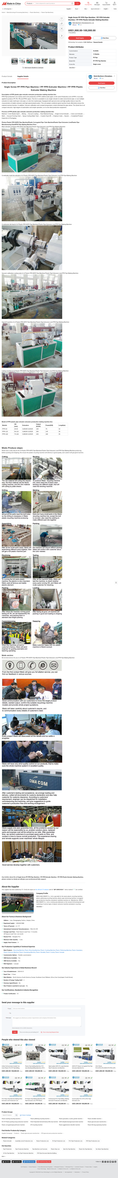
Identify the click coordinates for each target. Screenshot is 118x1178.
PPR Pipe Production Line (93, 1141)
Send (14, 1032)
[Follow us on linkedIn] (115, 1161)
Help (85, 9)
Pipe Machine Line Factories (39, 1149)
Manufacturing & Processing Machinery (17, 12)
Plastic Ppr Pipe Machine (85, 1149)
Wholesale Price (69, 1166)
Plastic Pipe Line (55, 1149)
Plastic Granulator (77, 950)
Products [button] (29, 3)
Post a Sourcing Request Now (50, 1032)
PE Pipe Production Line (58, 1141)
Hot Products (24, 1166)
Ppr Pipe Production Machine (25, 1153)
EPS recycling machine (36, 1125)
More (3, 1156)
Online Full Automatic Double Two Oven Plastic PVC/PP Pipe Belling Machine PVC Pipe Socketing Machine (12, 1067)
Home (3, 12)
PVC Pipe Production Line (75, 1141)
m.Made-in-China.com (63, 1168)
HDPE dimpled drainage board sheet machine (71, 1122)
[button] (72, 3)
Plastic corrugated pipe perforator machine (13, 1125)
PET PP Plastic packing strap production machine (15, 1122)
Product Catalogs (26, 1115)
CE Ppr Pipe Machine (8, 1153)
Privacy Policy (85, 1172)
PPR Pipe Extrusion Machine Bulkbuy (47, 1153)
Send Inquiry (80, 38)
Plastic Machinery (34, 12)
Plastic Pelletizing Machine (63, 950)
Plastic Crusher (50, 952)
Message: (8, 1018)
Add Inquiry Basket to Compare (34, 67)
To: (10, 1013)
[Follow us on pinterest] (113, 1161)
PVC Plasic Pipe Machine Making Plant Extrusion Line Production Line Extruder (12, 1100)
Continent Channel (79, 1166)
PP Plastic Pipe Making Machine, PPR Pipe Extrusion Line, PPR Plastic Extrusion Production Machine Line (35, 1100)
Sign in (114, 4)
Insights (95, 1166)
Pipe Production (7, 1149)
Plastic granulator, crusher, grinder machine (70, 1118)
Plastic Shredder (40, 952)
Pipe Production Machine (22, 1149)
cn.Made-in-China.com (75, 1168)
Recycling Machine (18, 950)
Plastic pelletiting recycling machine (39, 1118)
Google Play (17, 1161)
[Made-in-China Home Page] (11, 3)
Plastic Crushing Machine (48, 950)
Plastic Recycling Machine (32, 950)
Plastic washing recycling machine (11, 1118)
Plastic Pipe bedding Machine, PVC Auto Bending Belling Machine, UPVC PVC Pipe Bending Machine (35, 1067)
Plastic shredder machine (94, 1118)
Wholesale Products (59, 1166)
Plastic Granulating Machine (27, 952)
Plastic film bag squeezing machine (97, 1125)
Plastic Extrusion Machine (11, 952)
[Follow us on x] (105, 1161)
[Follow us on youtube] (110, 1161)
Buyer (76, 9)
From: (9, 1008)
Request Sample (98, 42)
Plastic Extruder (59, 952)
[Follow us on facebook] (103, 1161)
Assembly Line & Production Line (24, 1141)
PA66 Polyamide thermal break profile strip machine (44, 1122)
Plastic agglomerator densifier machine (69, 1125)
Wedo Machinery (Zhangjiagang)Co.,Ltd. (83, 23)
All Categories (7, 9)
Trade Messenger (29, 1161)
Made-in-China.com (51, 1168)
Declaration (77, 1172)
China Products (32, 1166)
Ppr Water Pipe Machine (102, 1149)
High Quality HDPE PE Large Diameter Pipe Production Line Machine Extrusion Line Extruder (59, 1067)
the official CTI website (42, 889)
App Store (6, 1161)
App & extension (95, 9)
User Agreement (68, 1172)
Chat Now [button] (106, 38)
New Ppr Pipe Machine (69, 1149)
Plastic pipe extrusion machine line (97, 1122)
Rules (115, 9)
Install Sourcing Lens (44, 1161)
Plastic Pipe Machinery (47, 12)
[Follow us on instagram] (108, 1161)
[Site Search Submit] (77, 3)
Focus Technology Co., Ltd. (47, 1172)
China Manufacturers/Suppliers (45, 1166)
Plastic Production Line (42, 1141)
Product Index (88, 1166)
